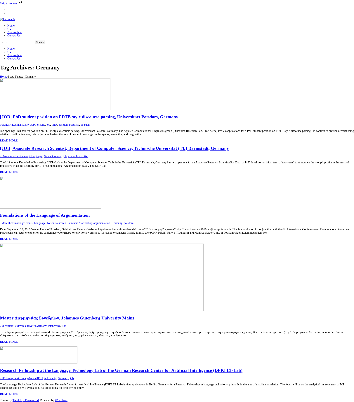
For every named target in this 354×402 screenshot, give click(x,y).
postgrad (74, 124)
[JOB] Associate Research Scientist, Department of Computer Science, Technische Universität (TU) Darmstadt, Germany (114, 148)
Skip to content (9, 3)
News (30, 124)
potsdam (85, 124)
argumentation (101, 223)
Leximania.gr (19, 124)
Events (28, 223)
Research (60, 223)
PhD (54, 124)
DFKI (39, 378)
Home (3, 76)
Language (36, 156)
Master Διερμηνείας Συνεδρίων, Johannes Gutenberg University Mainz (67, 318)
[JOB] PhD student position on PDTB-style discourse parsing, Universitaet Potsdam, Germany (89, 116)
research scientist (78, 156)
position (63, 124)
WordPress (61, 400)
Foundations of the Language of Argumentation (45, 215)
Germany (39, 124)
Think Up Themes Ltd (26, 400)
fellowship (50, 378)
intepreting (54, 325)
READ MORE (9, 140)
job (48, 124)
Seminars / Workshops (80, 223)
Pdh (64, 325)
